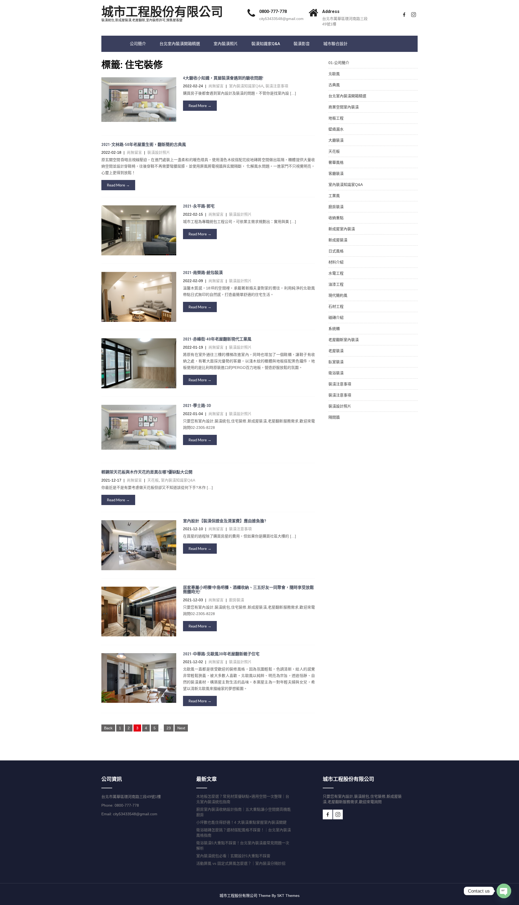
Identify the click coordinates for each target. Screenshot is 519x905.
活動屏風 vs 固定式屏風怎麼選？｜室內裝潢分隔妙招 (240, 863)
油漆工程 (336, 284)
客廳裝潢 (336, 173)
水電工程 (336, 273)
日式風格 (336, 251)
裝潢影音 (302, 43)
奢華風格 (336, 162)
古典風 (334, 85)
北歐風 (334, 74)
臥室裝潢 (336, 362)
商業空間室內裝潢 (343, 107)
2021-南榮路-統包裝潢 (203, 272)
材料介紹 (336, 262)
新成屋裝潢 (337, 240)
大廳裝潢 (336, 140)
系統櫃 (334, 328)
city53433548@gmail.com (281, 18)
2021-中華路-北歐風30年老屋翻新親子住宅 (221, 654)
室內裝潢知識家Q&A (246, 86)
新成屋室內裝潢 (341, 229)
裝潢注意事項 (276, 86)
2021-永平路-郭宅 (199, 206)
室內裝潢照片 (226, 43)
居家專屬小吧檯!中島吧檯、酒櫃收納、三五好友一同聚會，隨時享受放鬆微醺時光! (248, 590)
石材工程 (336, 306)
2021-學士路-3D (197, 405)
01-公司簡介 (338, 63)
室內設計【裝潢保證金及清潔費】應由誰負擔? (224, 521)
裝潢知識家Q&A (265, 43)
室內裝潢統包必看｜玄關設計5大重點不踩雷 (233, 856)
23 (169, 728)
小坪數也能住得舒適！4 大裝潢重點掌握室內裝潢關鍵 (241, 822)
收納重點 (336, 218)
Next (181, 728)
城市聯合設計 (335, 43)
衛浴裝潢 (336, 373)
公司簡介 (138, 43)
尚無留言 (216, 86)
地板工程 (336, 118)
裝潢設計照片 (158, 152)
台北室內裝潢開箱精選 (179, 43)
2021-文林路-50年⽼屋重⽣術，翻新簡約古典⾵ (143, 144)
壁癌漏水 (336, 129)
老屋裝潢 (336, 351)
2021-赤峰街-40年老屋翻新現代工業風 (217, 339)
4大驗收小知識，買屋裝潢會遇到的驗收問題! (223, 78)
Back (108, 728)
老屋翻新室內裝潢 (343, 340)
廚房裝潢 (236, 600)
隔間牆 (334, 417)
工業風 (334, 195)
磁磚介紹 (336, 317)
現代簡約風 (337, 295)
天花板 (153, 480)
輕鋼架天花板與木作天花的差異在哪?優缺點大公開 (146, 472)
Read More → (199, 105)
